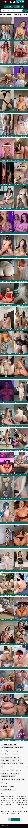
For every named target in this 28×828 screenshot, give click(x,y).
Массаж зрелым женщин (9, 763)
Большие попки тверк (8, 776)
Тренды (17, 6)
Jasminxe (17, 757)
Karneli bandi (5, 754)
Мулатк (14, 754)
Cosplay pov (15, 773)
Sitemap (25, 826)
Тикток (15, 2)
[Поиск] (24, 10)
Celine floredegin (17, 770)
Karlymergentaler (6, 757)
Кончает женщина (7, 747)
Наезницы (20, 779)
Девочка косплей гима (8, 786)
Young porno (19, 747)
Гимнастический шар (8, 789)
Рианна (13, 767)
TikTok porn (4, 826)
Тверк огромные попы (8, 779)
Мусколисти (5, 767)
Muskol (21, 763)
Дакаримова (18, 751)
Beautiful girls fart (6, 751)
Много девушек (6, 783)
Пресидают (5, 773)
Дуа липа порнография (8, 744)
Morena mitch (5, 770)
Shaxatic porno (15, 760)
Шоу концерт (22, 767)
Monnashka (5, 760)
